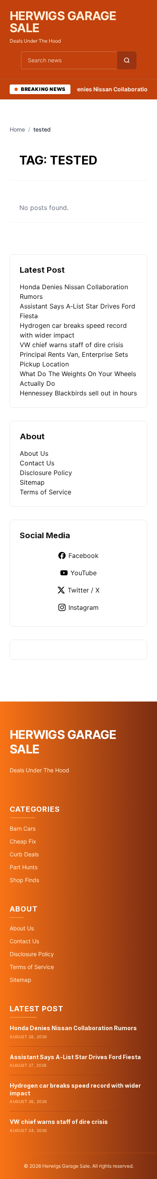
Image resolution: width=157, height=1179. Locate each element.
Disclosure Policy (46, 473)
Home (17, 129)
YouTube (83, 573)
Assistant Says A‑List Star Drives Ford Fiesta (75, 1056)
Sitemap (32, 482)
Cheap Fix (23, 841)
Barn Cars (22, 828)
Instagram (83, 607)
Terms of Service (45, 492)
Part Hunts (23, 867)
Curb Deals (24, 854)
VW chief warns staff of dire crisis (71, 345)
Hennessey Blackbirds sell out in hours (78, 393)
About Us (34, 453)
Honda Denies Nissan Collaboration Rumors (73, 1028)
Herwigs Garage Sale (63, 22)
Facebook (83, 555)
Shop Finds (24, 880)
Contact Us (37, 463)
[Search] (126, 60)
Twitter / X (83, 590)
